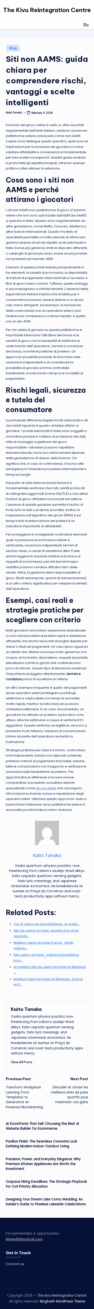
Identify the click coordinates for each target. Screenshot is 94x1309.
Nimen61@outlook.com (24, 1239)
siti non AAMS (46, 788)
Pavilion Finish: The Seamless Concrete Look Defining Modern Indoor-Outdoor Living (41, 1144)
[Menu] (85, 24)
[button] (21, 1062)
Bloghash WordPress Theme (62, 1301)
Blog (13, 48)
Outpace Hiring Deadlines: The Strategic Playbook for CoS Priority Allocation (46, 1184)
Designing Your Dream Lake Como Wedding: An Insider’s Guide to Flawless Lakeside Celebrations (46, 1201)
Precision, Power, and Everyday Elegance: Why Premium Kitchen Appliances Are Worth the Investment (43, 1164)
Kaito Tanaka (26, 1009)
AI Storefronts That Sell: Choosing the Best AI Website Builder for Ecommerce (42, 1126)
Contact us (15, 1264)
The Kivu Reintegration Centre (47, 10)
